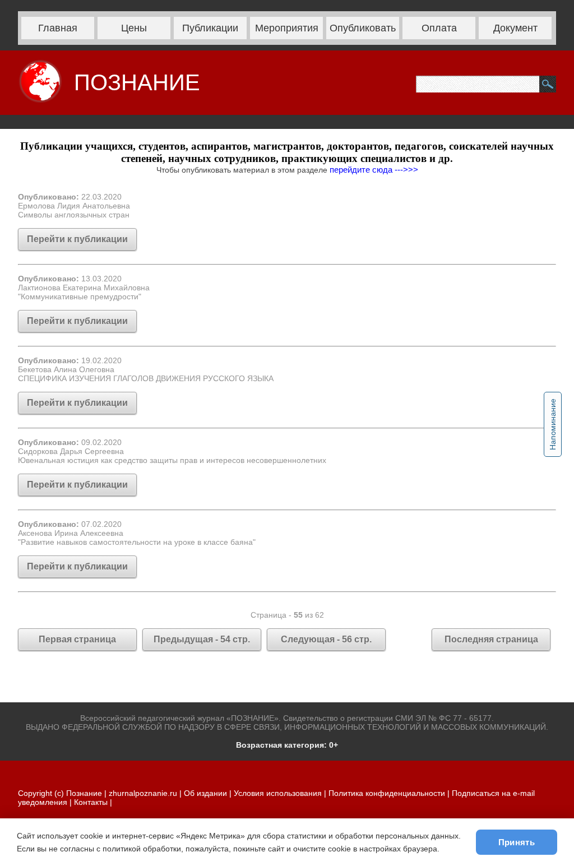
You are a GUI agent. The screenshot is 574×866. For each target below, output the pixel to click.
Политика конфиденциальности (386, 793)
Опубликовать (363, 28)
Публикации (210, 28)
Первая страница (77, 639)
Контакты (91, 802)
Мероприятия (286, 28)
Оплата (439, 28)
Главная (57, 28)
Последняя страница (491, 639)
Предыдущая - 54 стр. (202, 639)
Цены (134, 28)
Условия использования (278, 793)
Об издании (205, 793)
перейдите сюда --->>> (374, 169)
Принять (516, 842)
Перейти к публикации (77, 239)
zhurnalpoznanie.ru (144, 793)
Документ (515, 28)
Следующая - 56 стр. (326, 639)
